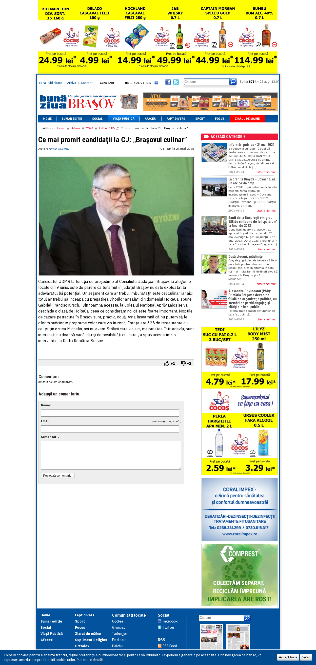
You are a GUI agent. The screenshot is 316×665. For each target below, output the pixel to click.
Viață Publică (124, 118)
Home (47, 118)
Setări (306, 657)
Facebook (170, 621)
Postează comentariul (57, 475)
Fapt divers (176, 118)
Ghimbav (118, 627)
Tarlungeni (120, 633)
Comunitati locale (129, 615)
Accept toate (288, 657)
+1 (173, 363)
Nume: (46, 405)
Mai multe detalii (90, 659)
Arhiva (71, 83)
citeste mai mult (266, 172)
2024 (89, 128)
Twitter (168, 627)
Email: (46, 421)
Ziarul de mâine (247, 118)
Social (97, 118)
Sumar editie (72, 118)
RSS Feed (170, 646)
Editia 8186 (107, 128)
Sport (200, 118)
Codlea (117, 621)
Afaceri (151, 118)
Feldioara (119, 640)
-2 (189, 363)
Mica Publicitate (50, 83)
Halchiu (117, 646)
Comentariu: (50, 437)
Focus (220, 118)
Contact (87, 83)
